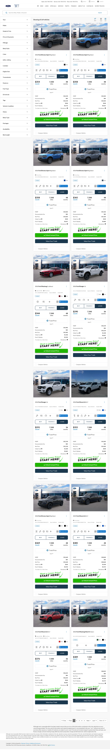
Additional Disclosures (35, 743)
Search (100, 12)
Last (94, 720)
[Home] (38, 6)
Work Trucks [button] (99, 6)
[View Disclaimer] (50, 70)
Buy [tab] (40, 76)
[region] (51, 100)
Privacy (27, 743)
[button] (68, 37)
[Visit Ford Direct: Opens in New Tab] (51, 745)
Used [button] (46, 6)
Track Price (52, 89)
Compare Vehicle (43, 133)
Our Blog (90, 6)
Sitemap (23, 743)
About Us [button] (81, 6)
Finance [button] (73, 6)
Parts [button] (67, 6)
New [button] (41, 6)
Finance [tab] (51, 76)
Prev (70, 720)
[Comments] (57, 70)
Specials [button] (53, 6)
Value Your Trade (51, 125)
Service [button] (60, 6)
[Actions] (66, 54)
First (64, 720)
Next (88, 720)
